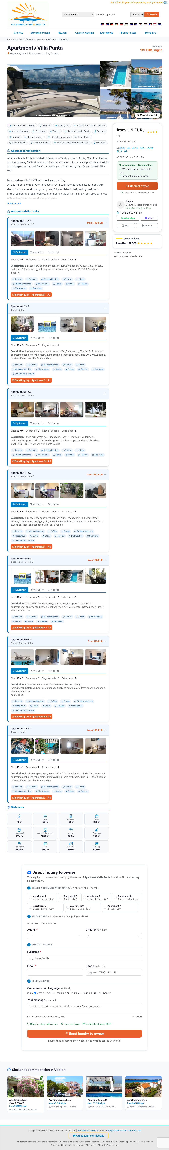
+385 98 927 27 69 (131, 212)
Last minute (106, 32)
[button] (137, 241)
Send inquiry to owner (86, 1034)
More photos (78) (149, 115)
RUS (86, 993)
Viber (150, 218)
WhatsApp (129, 218)
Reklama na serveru (88, 1130)
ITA (59, 993)
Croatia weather (84, 32)
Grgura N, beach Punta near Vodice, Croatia (34, 53)
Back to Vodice (123, 252)
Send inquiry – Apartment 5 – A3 (33, 627)
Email (31, 966)
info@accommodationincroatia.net (123, 1130)
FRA (77, 993)
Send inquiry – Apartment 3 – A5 (33, 461)
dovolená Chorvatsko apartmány (42, 1142)
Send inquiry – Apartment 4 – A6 (33, 546)
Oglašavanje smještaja (90, 1135)
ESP (68, 993)
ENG (30, 993)
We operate (22, 1142)
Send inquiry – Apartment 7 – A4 (33, 797)
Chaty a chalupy (145, 1142)
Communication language (49, 988)
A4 (128, 147)
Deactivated (56, 1145)
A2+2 (150, 147)
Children (97, 929)
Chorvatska (85, 1142)
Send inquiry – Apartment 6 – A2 (33, 716)
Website (148, 225)
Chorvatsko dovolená (68, 1142)
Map (127, 225)
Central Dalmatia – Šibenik (20, 39)
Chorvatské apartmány (108, 1145)
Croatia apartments (127, 1142)
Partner (66, 1145)
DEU (50, 993)
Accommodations (40, 32)
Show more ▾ (14, 203)
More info (150, 32)
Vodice (39, 39)
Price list (54, 252)
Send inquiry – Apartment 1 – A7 (32, 294)
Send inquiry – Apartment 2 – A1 (33, 380)
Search (153, 14)
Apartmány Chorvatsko (86, 1145)
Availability (38, 252)
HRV (96, 993)
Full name (34, 951)
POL (106, 993)
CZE (40, 993)
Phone (95, 966)
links (72, 1145)
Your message (41, 1000)
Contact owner (139, 186)
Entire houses (128, 32)
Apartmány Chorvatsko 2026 (104, 1142)
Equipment (20, 252)
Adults (32, 929)
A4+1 (122, 147)
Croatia (18, 32)
